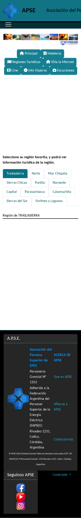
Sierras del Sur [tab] (17, 201)
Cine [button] (14, 70)
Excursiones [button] (65, 70)
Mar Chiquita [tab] (57, 173)
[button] (8, 24)
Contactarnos (63, 439)
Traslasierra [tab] (15, 173)
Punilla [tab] (40, 183)
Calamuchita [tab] (62, 192)
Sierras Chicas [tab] (17, 183)
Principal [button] (31, 53)
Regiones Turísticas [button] (25, 62)
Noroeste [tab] (59, 183)
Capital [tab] (12, 192)
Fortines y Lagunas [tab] (49, 201)
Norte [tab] (36, 173)
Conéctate (60, 475)
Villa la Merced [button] (62, 62)
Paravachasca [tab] (35, 192)
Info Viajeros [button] (37, 70)
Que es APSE (63, 377)
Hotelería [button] (54, 53)
